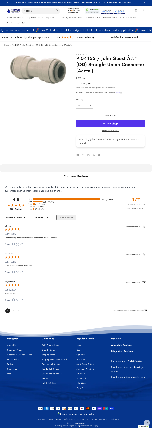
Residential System (50, 368)
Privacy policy (41, 419)
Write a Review (66, 217)
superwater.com (79, 423)
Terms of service (55, 419)
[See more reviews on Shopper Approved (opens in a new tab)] (21, 244)
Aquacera (80, 373)
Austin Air (81, 359)
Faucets (45, 378)
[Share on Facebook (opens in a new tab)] (13, 244)
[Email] (83, 156)
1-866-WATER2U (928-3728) (93, 2)
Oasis (79, 349)
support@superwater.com (131, 377)
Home (6, 45)
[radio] (76, 199)
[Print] (88, 156)
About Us (11, 345)
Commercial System (51, 364)
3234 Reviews (18, 209)
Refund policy (69, 419)
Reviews (10, 364)
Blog (9, 373)
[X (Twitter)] (93, 156)
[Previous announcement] (7, 2)
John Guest (81, 383)
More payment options (110, 130)
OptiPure (80, 354)
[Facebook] (77, 156)
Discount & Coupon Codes (19, 354)
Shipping (93, 88)
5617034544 (135, 361)
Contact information (99, 419)
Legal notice (114, 419)
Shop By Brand (48, 354)
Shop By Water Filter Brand (54, 359)
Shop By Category (50, 349)
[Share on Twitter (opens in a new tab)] (17, 244)
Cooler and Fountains (52, 373)
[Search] (57, 11)
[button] (15, 17)
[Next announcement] (144, 2)
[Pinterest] (99, 156)
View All (80, 387)
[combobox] (40, 11)
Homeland (81, 378)
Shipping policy (84, 419)
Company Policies (15, 349)
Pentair (79, 345)
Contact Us (12, 368)
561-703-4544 (125, 2)
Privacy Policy (13, 359)
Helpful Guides (49, 383)
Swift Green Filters (50, 345)
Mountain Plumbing (85, 368)
